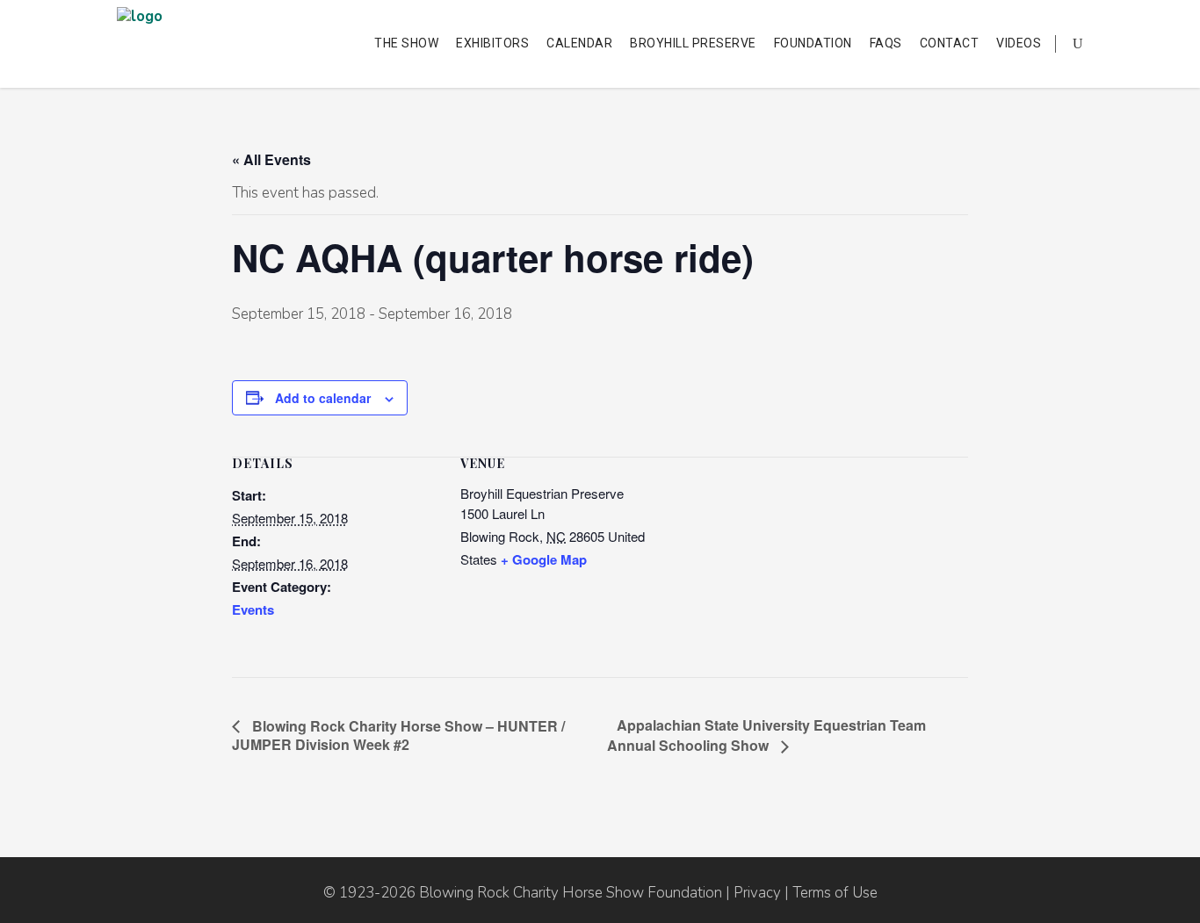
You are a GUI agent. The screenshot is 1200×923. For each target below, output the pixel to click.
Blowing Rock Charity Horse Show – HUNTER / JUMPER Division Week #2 (398, 735)
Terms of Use (835, 893)
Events (253, 609)
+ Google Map (544, 559)
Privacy (757, 893)
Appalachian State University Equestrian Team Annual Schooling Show (766, 735)
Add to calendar (323, 398)
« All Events (271, 159)
